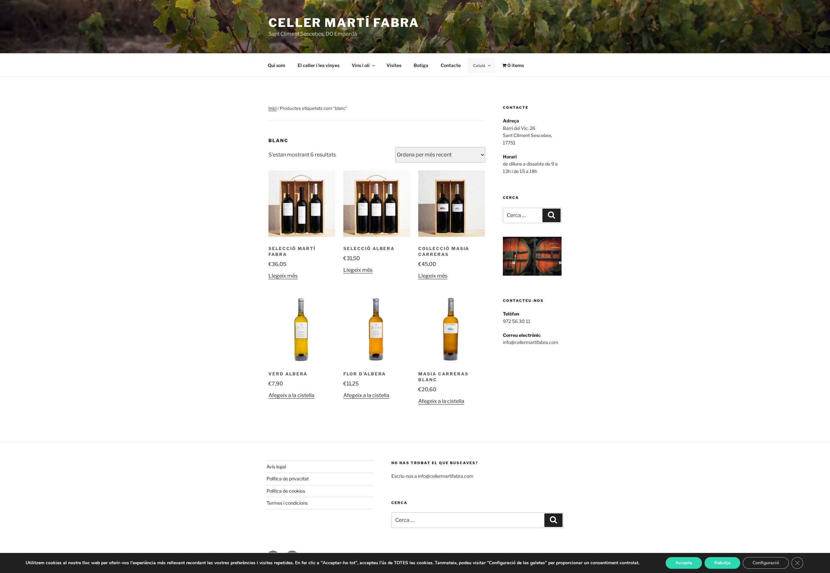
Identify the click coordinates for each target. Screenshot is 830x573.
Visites (393, 65)
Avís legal (276, 466)
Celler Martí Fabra (343, 23)
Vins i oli (361, 65)
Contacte (451, 65)
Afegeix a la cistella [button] (291, 395)
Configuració (766, 563)
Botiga (421, 65)
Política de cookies (286, 491)
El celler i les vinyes (318, 65)
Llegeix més (283, 276)
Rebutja (722, 563)
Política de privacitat (288, 478)
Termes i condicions (287, 503)
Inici (272, 108)
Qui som (276, 65)
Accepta (683, 563)
